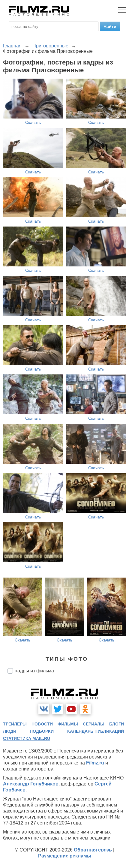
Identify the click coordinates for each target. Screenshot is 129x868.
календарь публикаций (95, 731)
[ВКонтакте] (43, 709)
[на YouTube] (71, 709)
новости (42, 724)
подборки (42, 731)
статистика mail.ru (26, 738)
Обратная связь (93, 849)
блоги (116, 724)
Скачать (33, 122)
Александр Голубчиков (30, 783)
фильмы (68, 724)
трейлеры (15, 724)
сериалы (93, 724)
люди (9, 731)
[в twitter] (57, 709)
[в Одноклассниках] (85, 709)
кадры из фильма (34, 670)
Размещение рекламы (64, 855)
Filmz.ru (95, 762)
